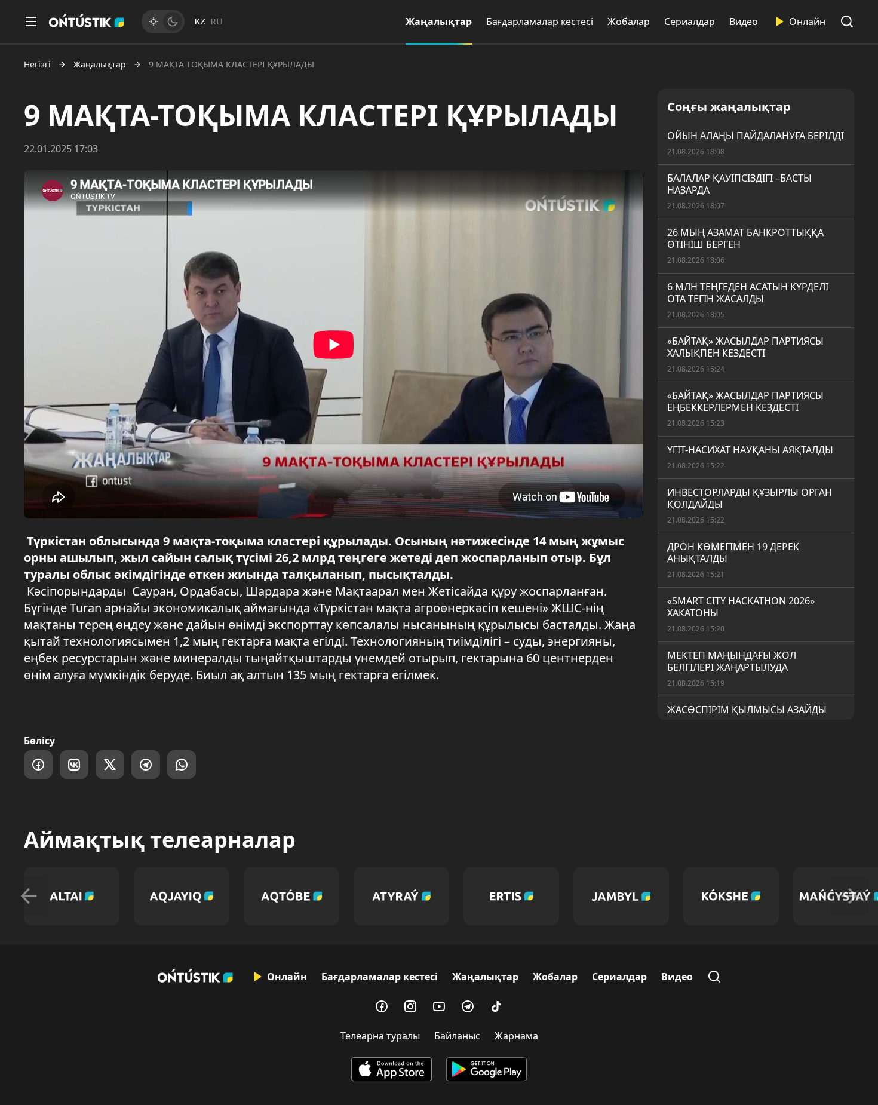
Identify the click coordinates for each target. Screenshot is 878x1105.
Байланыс (457, 1035)
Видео (743, 21)
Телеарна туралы (380, 1035)
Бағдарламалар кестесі (539, 21)
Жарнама (516, 1035)
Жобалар (628, 21)
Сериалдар (689, 21)
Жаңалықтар (439, 21)
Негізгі (37, 64)
